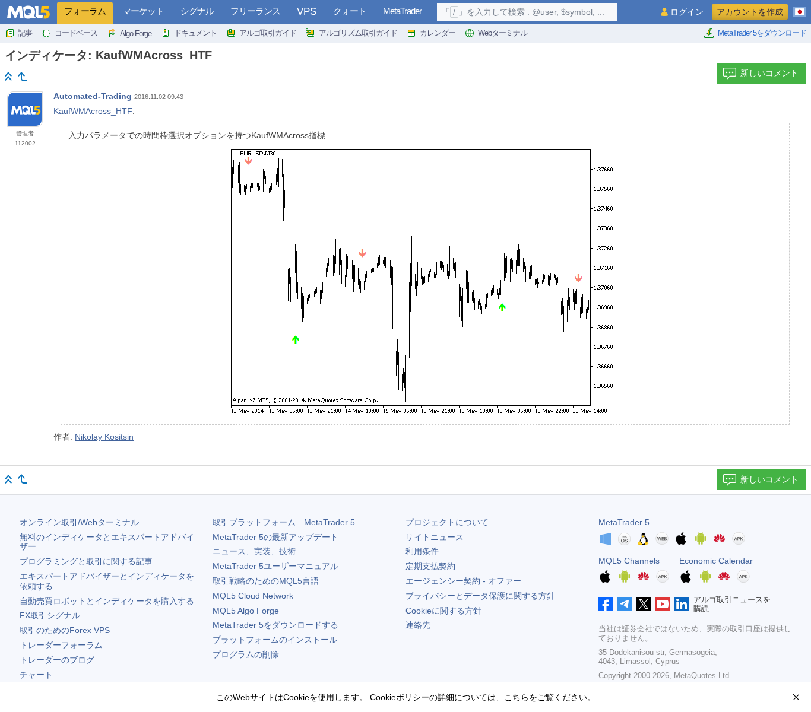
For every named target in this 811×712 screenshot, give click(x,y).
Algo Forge (135, 33)
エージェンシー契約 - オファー (463, 581)
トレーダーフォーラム (61, 645)
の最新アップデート (275, 537)
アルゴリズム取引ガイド (358, 32)
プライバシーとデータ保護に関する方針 (480, 595)
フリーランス (255, 11)
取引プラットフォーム (284, 522)
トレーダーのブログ (57, 660)
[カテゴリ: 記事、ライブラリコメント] (22, 76)
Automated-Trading (92, 96)
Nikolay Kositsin (104, 436)
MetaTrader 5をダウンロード (762, 32)
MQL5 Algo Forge (246, 610)
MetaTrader (402, 11)
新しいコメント (769, 73)
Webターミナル (502, 32)
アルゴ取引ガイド (267, 32)
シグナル (197, 11)
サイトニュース (435, 537)
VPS (306, 11)
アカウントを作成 (750, 12)
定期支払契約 (430, 566)
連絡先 (418, 625)
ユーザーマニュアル (275, 566)
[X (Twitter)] (643, 604)
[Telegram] (624, 604)
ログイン (687, 12)
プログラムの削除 (246, 654)
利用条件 (422, 551)
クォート (349, 11)
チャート (36, 674)
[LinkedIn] (681, 604)
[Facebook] (605, 604)
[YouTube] (662, 604)
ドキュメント (195, 32)
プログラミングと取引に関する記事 (86, 561)
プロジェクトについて (447, 522)
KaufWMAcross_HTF (92, 111)
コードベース (76, 32)
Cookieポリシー (398, 697)
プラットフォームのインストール (275, 639)
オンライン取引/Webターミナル (79, 522)
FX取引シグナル (50, 615)
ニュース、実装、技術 (254, 551)
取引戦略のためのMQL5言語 (266, 581)
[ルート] (8, 76)
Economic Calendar (716, 560)
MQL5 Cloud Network (253, 595)
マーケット (143, 11)
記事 (25, 32)
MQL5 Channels (629, 560)
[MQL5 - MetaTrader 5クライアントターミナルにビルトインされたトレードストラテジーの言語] (28, 12)
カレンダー (437, 32)
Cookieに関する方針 (443, 610)
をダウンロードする (275, 625)
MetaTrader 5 (624, 522)
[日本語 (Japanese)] (799, 7)
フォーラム (85, 11)
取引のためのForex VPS (65, 630)
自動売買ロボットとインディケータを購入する (107, 601)
